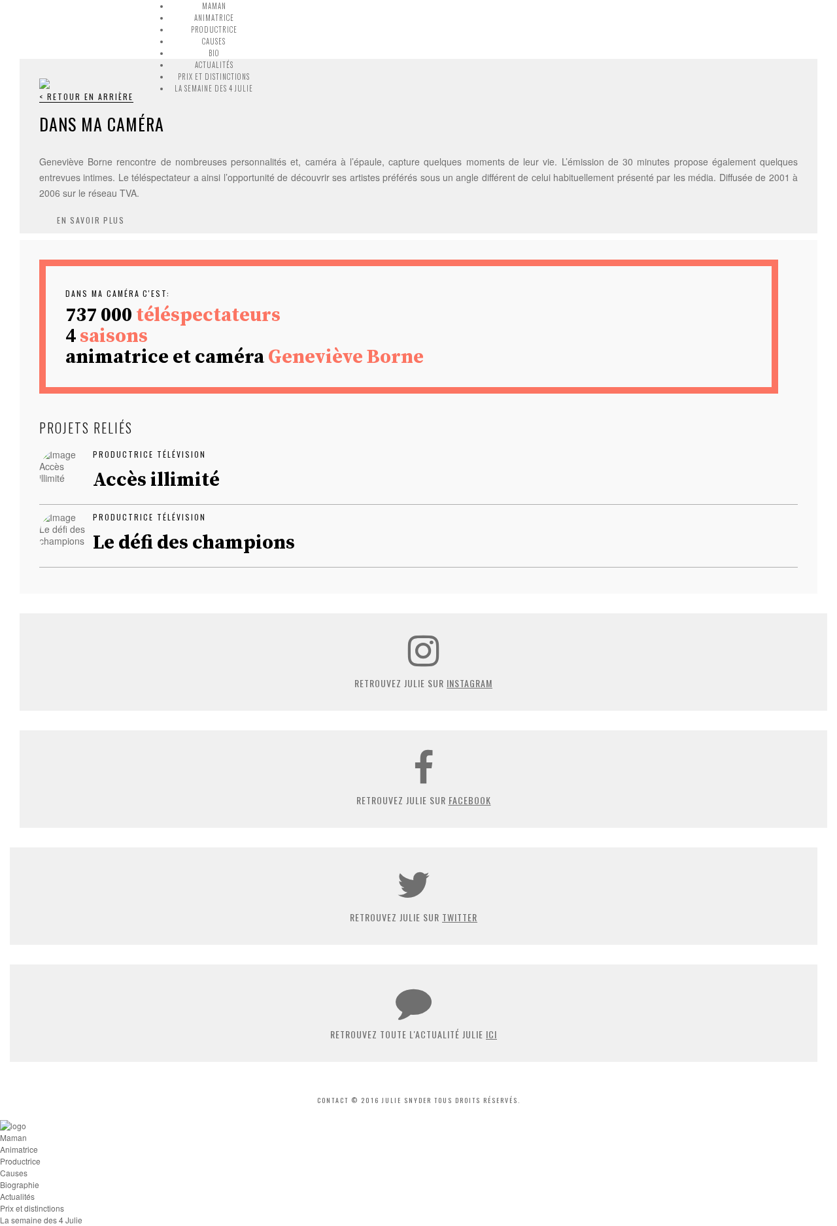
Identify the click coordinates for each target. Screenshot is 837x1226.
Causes (214, 41)
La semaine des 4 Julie (214, 88)
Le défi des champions (194, 543)
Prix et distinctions (214, 76)
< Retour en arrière (86, 96)
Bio (214, 53)
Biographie (19, 1184)
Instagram (469, 683)
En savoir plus (91, 220)
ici (491, 1034)
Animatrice (214, 17)
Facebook (470, 800)
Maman (214, 6)
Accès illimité (156, 480)
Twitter (459, 917)
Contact (333, 1100)
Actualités (214, 65)
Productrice (214, 29)
